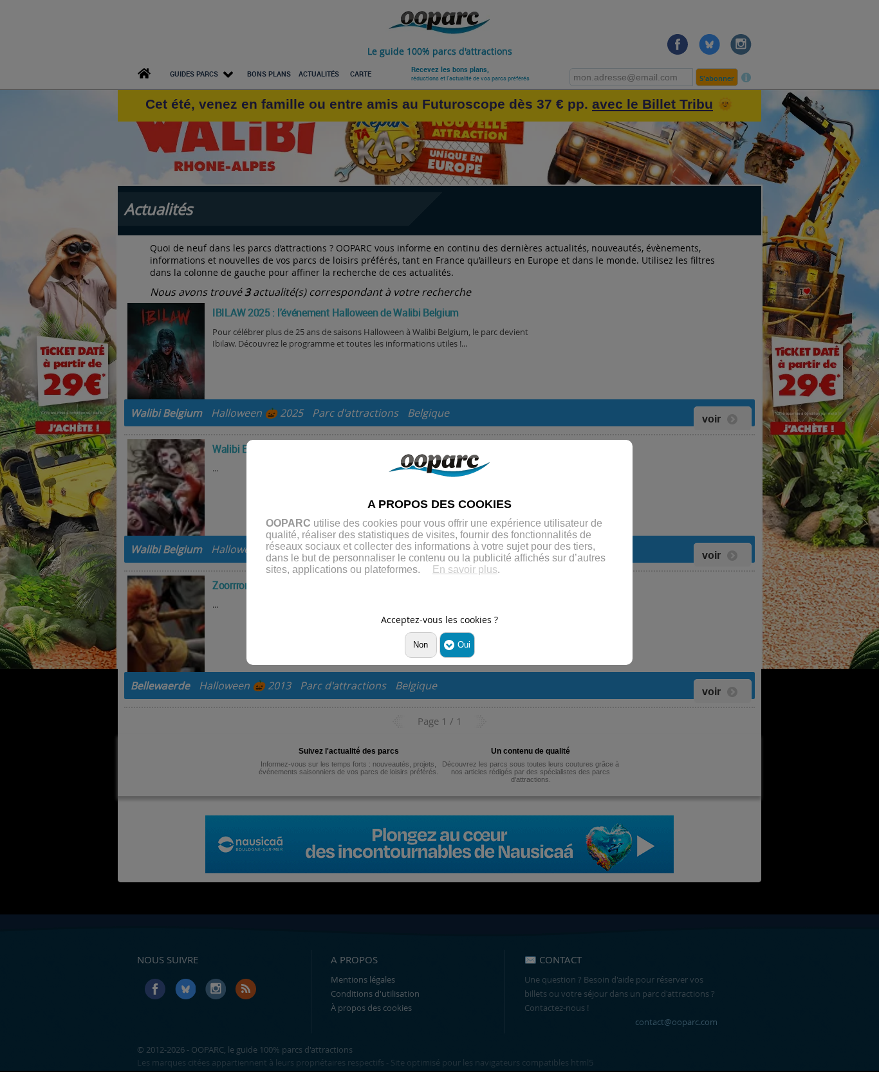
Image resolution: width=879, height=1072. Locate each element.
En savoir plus (464, 569)
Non (420, 645)
